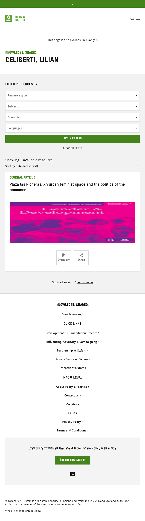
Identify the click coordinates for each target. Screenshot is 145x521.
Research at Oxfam (71, 368)
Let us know (85, 282)
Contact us (71, 395)
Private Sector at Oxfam (72, 359)
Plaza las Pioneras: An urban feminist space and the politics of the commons (67, 188)
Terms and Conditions (71, 430)
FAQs (71, 413)
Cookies (71, 404)
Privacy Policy (71, 421)
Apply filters (73, 138)
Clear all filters (72, 148)
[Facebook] (72, 474)
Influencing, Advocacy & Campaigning (71, 342)
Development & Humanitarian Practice (71, 333)
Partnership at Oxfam (71, 350)
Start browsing (72, 314)
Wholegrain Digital (30, 510)
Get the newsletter (72, 460)
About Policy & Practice (71, 386)
